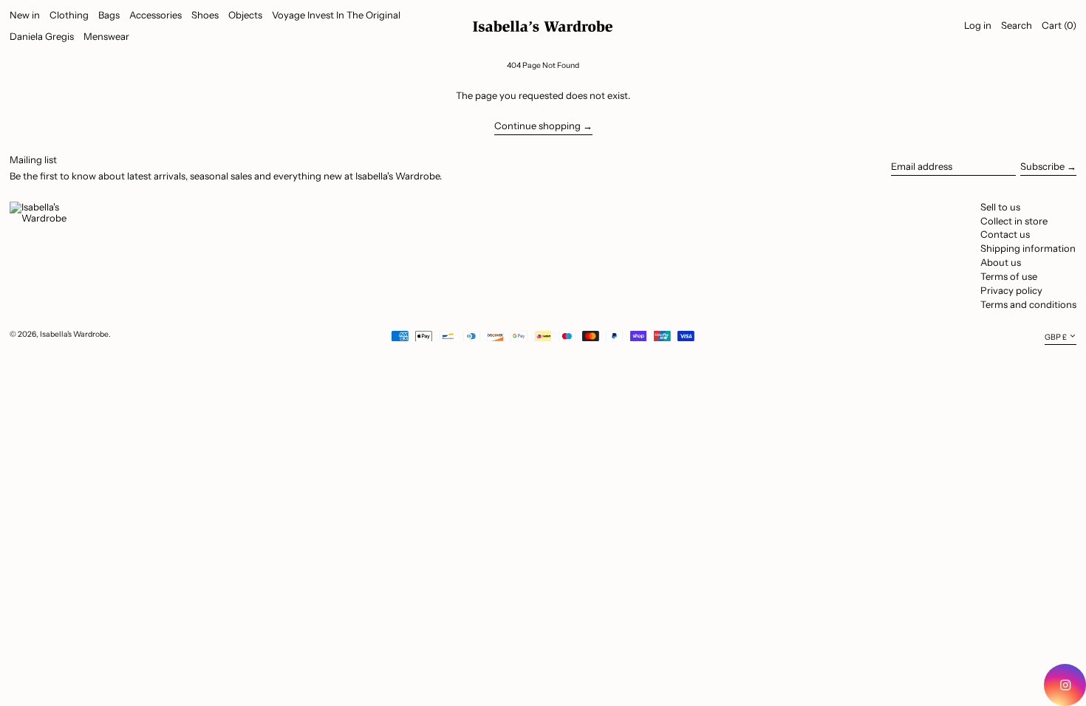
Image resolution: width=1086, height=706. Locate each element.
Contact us (1005, 234)
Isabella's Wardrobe (74, 334)
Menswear (106, 36)
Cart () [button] (1059, 25)
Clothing (69, 15)
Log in (977, 25)
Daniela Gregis (42, 36)
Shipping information (1028, 248)
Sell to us (1000, 207)
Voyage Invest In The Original (336, 15)
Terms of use (1008, 276)
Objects (245, 15)
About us (1000, 262)
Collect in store (1014, 221)
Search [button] (1016, 25)
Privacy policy (1011, 290)
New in (25, 15)
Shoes (205, 15)
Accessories (155, 15)
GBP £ (1056, 336)
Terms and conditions (1028, 304)
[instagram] (1065, 685)
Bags (109, 15)
